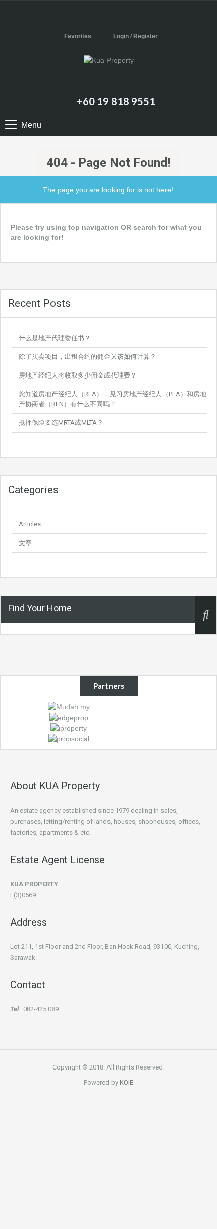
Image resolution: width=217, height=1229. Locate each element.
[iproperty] (68, 728)
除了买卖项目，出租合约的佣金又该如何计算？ (87, 356)
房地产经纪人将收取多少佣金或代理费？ (78, 375)
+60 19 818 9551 (116, 101)
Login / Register (135, 36)
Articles (30, 524)
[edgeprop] (68, 717)
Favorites (77, 36)
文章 (25, 543)
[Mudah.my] (69, 706)
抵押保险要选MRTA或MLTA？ (61, 422)
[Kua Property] (109, 72)
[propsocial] (68, 738)
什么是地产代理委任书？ (55, 338)
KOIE (126, 1082)
